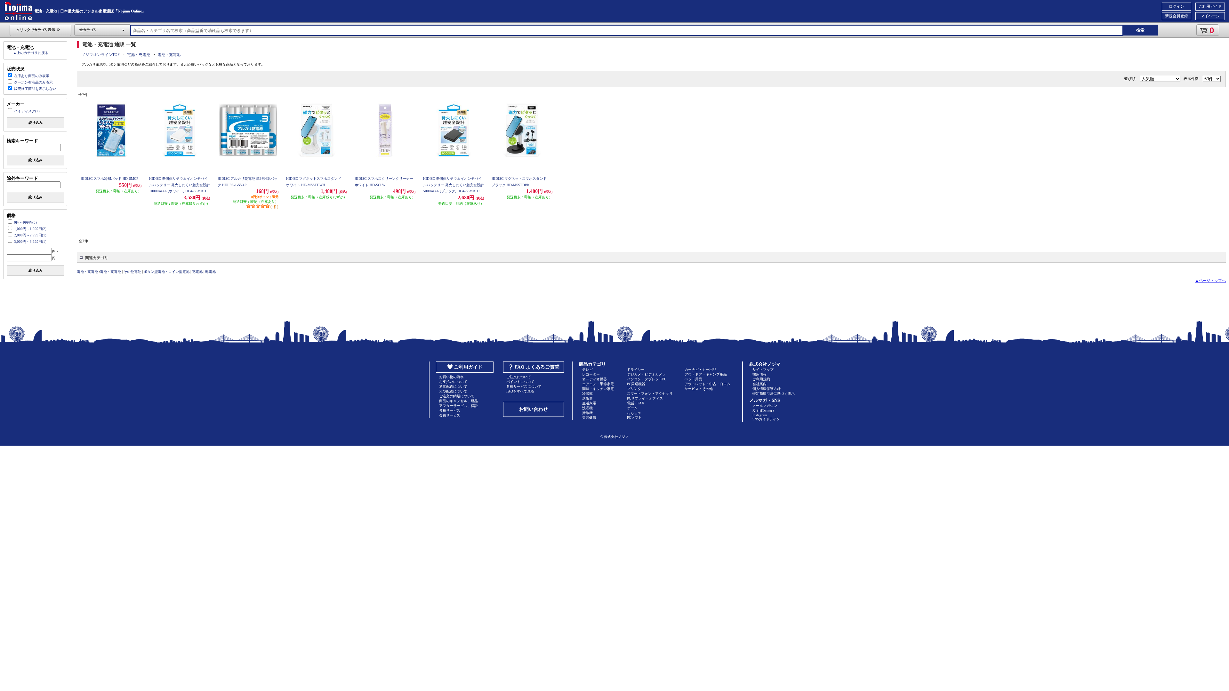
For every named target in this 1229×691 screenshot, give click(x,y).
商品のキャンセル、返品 (458, 401)
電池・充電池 (138, 54)
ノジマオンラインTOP (101, 54)
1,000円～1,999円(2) (30, 229)
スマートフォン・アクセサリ (650, 393)
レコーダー (591, 374)
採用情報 (759, 374)
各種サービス (449, 410)
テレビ (587, 369)
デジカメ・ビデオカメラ (646, 374)
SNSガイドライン (766, 419)
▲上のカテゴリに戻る (30, 53)
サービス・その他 (699, 389)
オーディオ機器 (594, 379)
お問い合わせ (533, 409)
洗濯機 (587, 408)
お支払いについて (453, 382)
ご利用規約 (761, 379)
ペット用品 (693, 379)
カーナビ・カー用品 (700, 369)
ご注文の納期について (456, 396)
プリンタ (634, 389)
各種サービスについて (524, 386)
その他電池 (132, 272)
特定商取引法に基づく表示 (773, 393)
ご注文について (518, 377)
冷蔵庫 (587, 393)
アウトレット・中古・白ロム (707, 384)
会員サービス (449, 415)
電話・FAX (635, 403)
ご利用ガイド (1210, 6)
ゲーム (632, 408)
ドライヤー (636, 369)
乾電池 (210, 272)
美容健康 (589, 417)
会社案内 (759, 384)
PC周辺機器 (636, 384)
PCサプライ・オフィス (645, 398)
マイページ (1210, 16)
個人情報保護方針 (766, 389)
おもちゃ (634, 413)
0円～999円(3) (25, 222)
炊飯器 (587, 398)
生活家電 (589, 403)
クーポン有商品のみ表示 (33, 82)
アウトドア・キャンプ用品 (706, 374)
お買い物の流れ (451, 377)
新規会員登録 (1176, 16)
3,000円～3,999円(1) (30, 241)
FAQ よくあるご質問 (537, 366)
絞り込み (35, 122)
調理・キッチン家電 (598, 389)
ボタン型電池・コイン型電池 (166, 272)
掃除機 (587, 413)
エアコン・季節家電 (598, 384)
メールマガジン (764, 406)
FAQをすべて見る (520, 391)
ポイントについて (520, 382)
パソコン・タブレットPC (646, 379)
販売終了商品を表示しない (35, 89)
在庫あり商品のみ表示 (31, 76)
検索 (1140, 30)
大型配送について (453, 391)
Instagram (759, 415)
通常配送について (453, 386)
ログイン (1176, 6)
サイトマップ (763, 369)
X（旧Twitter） (764, 410)
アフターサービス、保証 (458, 406)
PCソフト (634, 417)
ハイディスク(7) (27, 111)
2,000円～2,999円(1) (30, 235)
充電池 (197, 272)
